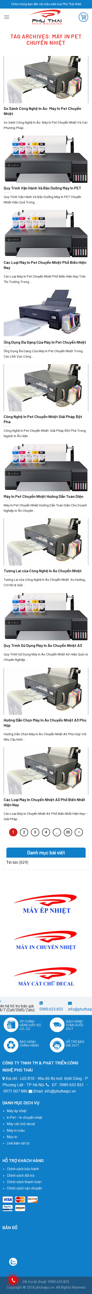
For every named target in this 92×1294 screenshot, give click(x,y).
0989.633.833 (51, 1009)
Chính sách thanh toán (24, 1182)
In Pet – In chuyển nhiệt (24, 1117)
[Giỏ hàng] (83, 17)
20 (68, 832)
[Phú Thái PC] (45, 17)
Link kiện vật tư (18, 1143)
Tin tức (12, 862)
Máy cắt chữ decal (21, 1124)
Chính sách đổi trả (20, 1175)
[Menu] (7, 17)
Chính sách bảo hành (23, 1169)
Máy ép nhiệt (16, 1111)
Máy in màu (16, 1130)
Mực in (12, 1137)
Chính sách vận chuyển (24, 1188)
